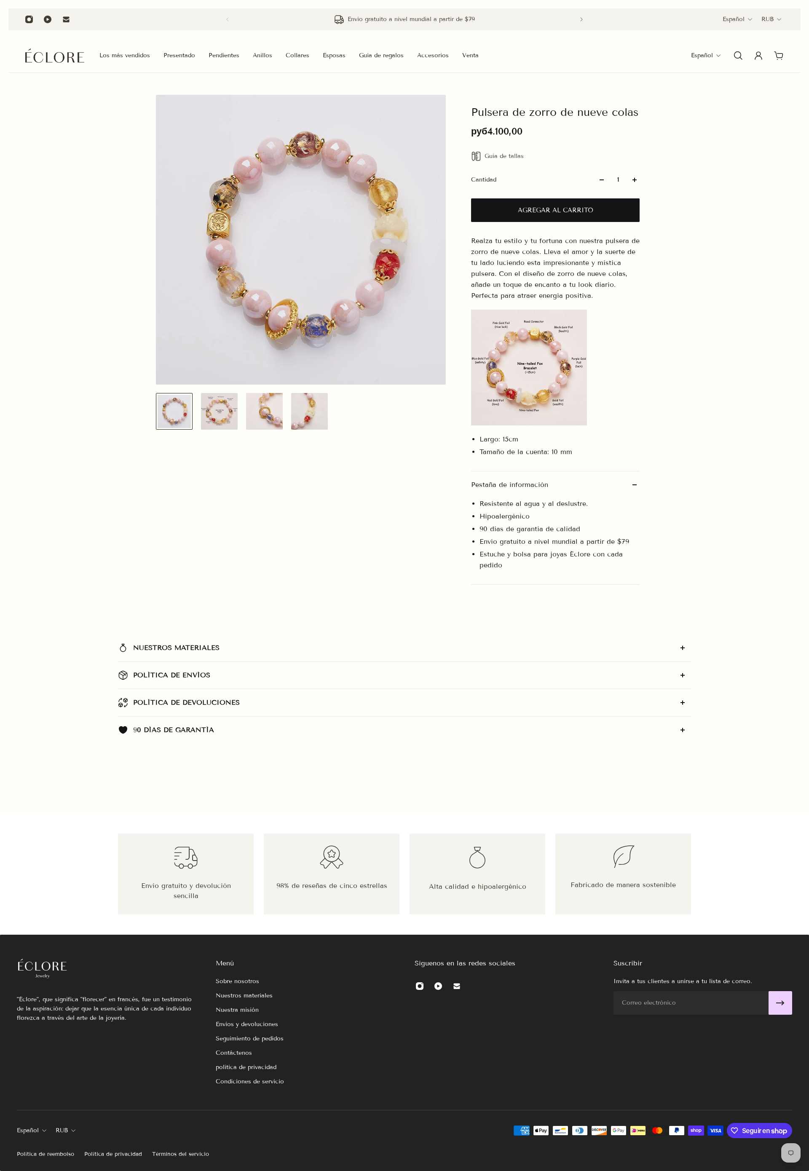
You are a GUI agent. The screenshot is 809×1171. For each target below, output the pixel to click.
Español (734, 19)
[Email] (66, 19)
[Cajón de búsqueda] (738, 55)
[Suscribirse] (780, 1003)
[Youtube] (47, 19)
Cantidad (483, 179)
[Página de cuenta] (758, 55)
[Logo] (54, 55)
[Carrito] (779, 55)
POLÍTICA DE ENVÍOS (171, 675)
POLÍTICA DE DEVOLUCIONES (186, 702)
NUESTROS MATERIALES (176, 648)
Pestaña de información (509, 485)
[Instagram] (29, 19)
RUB (767, 19)
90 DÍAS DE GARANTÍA (173, 730)
